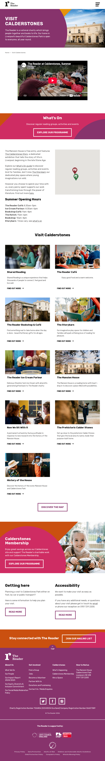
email (95, 603)
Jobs (31, 674)
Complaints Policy (53, 754)
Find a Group (34, 670)
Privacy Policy (19, 752)
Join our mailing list (79, 638)
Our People (9, 674)
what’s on (37, 221)
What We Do (10, 670)
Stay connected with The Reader (34, 638)
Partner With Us (35, 681)
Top (52, 649)
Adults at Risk (49, 752)
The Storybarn (39, 172)
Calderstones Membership (63, 674)
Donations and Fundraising (40, 685)
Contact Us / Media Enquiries (40, 689)
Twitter (43, 701)
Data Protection (34, 752)
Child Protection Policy (34, 754)
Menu (98, 4)
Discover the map (52, 507)
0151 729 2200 (87, 606)
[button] (74, 170)
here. (31, 193)
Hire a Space (57, 678)
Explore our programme (52, 132)
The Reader (11, 3)
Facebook (52, 701)
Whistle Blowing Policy (71, 754)
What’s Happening (59, 670)
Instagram (62, 701)
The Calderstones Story (16, 154)
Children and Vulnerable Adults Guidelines (74, 752)
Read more (15, 611)
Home (7, 52)
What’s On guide (24, 166)
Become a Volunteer (37, 678)
